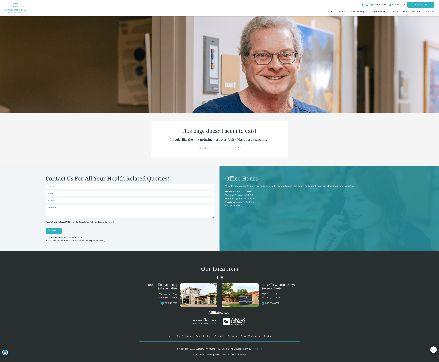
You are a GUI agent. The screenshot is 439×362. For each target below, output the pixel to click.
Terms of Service (104, 222)
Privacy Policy (89, 222)
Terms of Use (229, 354)
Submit (53, 231)
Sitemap (242, 354)
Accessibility (199, 354)
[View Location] (372, 5)
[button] (420, 5)
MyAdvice (257, 349)
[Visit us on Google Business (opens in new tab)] (366, 5)
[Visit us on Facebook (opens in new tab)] (362, 5)
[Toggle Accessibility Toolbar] (5, 352)
